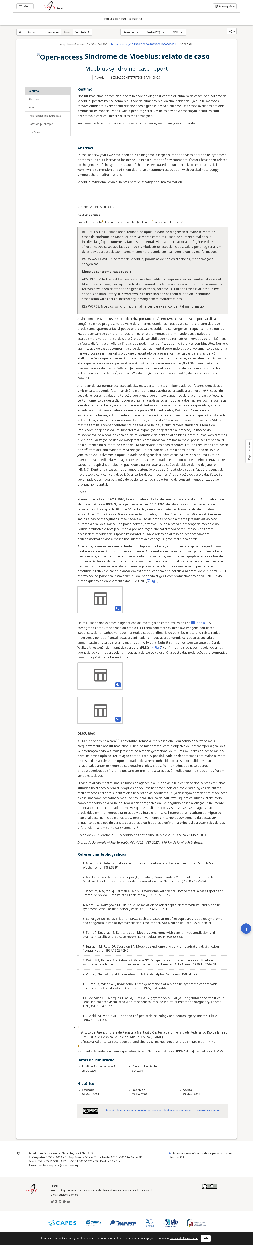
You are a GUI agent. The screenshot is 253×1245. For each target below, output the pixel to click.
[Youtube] (68, 1202)
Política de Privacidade (184, 1238)
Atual (67, 32)
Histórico (34, 132)
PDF (175, 32)
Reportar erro (249, 451)
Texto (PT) (153, 32)
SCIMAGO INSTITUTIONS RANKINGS (135, 77)
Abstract (34, 99)
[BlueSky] (52, 1202)
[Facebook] (64, 1202)
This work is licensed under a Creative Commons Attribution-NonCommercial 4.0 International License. (161, 1110)
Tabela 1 (201, 623)
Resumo (128, 32)
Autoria (99, 77)
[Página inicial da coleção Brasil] (31, 1194)
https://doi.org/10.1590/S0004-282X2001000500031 (143, 44)
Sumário (32, 32)
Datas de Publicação (41, 124)
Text (31, 107)
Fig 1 (153, 581)
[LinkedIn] (60, 1202)
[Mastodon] (56, 1202)
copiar (186, 44)
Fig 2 (157, 647)
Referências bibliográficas (45, 115)
